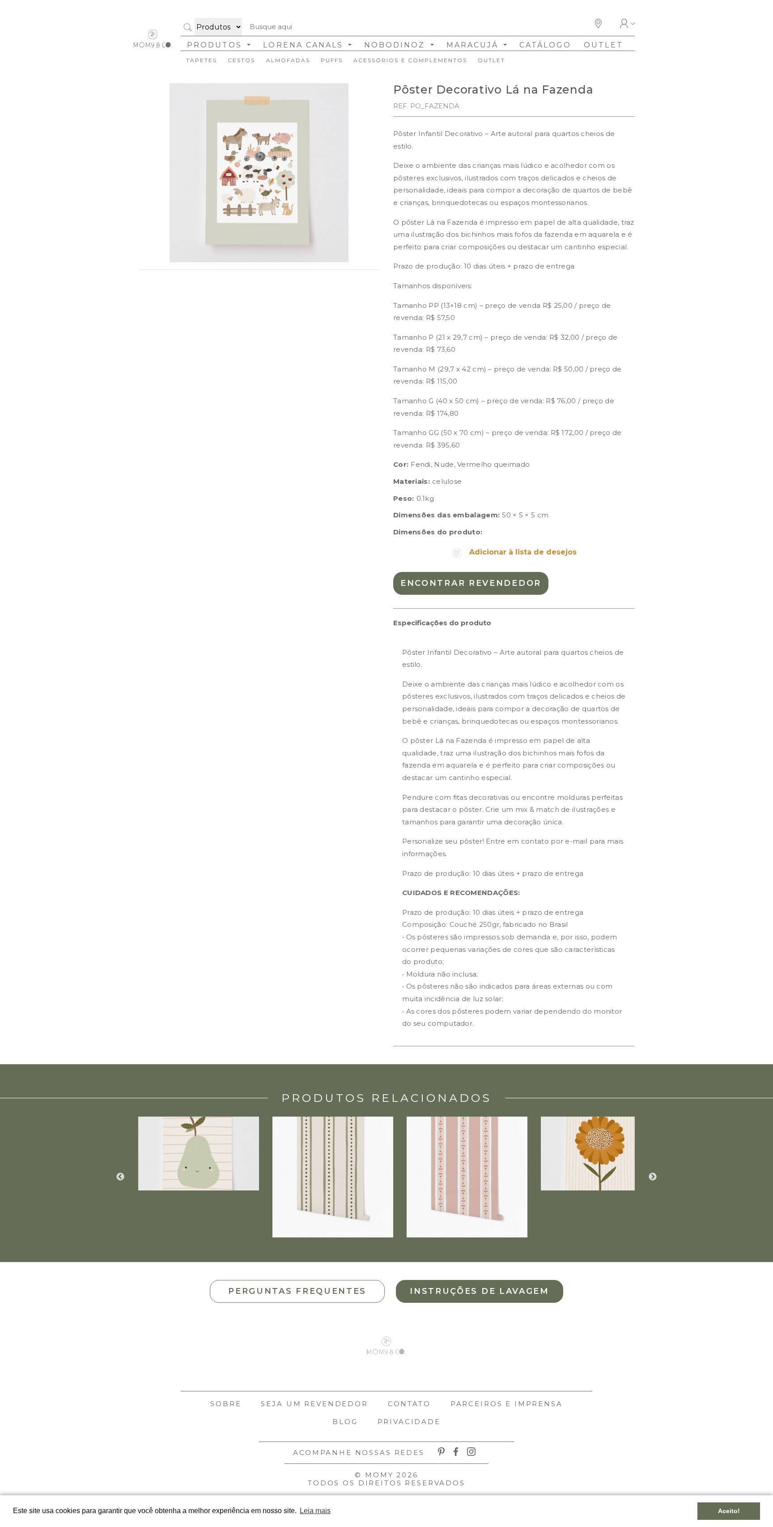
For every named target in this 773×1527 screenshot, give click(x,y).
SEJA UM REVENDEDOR (314, 1403)
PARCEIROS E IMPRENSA (506, 1403)
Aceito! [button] (729, 1510)
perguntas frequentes (297, 1291)
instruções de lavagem (479, 1291)
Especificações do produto (442, 622)
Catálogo (545, 45)
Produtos (216, 45)
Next (652, 1177)
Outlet (603, 45)
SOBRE (225, 1403)
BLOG (344, 1421)
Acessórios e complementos (410, 60)
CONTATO (409, 1403)
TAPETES (201, 60)
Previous (120, 1177)
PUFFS (332, 60)
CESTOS (241, 60)
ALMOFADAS (288, 60)
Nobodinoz (396, 45)
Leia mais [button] (315, 1510)
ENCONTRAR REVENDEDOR (470, 583)
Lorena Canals (304, 45)
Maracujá (473, 45)
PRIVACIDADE (409, 1421)
